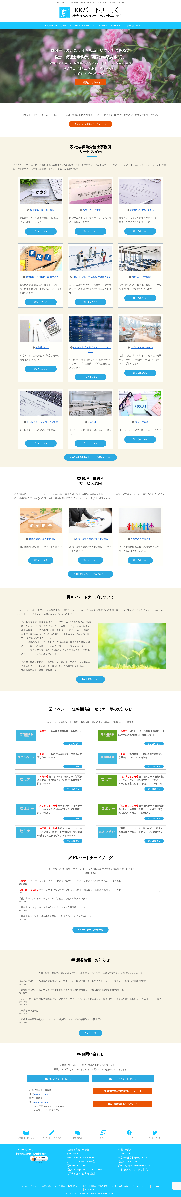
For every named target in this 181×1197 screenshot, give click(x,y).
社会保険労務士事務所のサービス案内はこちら (90, 457)
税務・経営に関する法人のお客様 (92, 539)
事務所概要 (102, 1186)
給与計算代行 (42, 347)
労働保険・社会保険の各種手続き (42, 277)
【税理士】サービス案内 (76, 1186)
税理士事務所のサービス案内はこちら (90, 574)
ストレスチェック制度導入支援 (42, 422)
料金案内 (92, 1186)
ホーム (24, 1186)
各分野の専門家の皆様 (142, 539)
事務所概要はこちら (90, 679)
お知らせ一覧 (90, 1033)
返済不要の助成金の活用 (42, 210)
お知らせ (32, 1186)
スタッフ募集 (141, 422)
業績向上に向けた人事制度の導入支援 (92, 277)
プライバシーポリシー (140, 1186)
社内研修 (92, 422)
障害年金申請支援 (92, 210)
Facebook (156, 1186)
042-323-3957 (41, 1094)
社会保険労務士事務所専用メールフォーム (123, 1091)
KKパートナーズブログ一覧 (90, 930)
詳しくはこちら (41, 231)
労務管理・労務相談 (142, 277)
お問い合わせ (124, 1186)
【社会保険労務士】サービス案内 (52, 1186)
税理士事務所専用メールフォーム (123, 1104)
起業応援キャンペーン (142, 347)
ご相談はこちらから (90, 82)
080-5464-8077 (41, 1102)
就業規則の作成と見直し (142, 210)
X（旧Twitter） (90, 1189)
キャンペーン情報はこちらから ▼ (90, 124)
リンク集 (113, 1186)
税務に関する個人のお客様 (42, 539)
